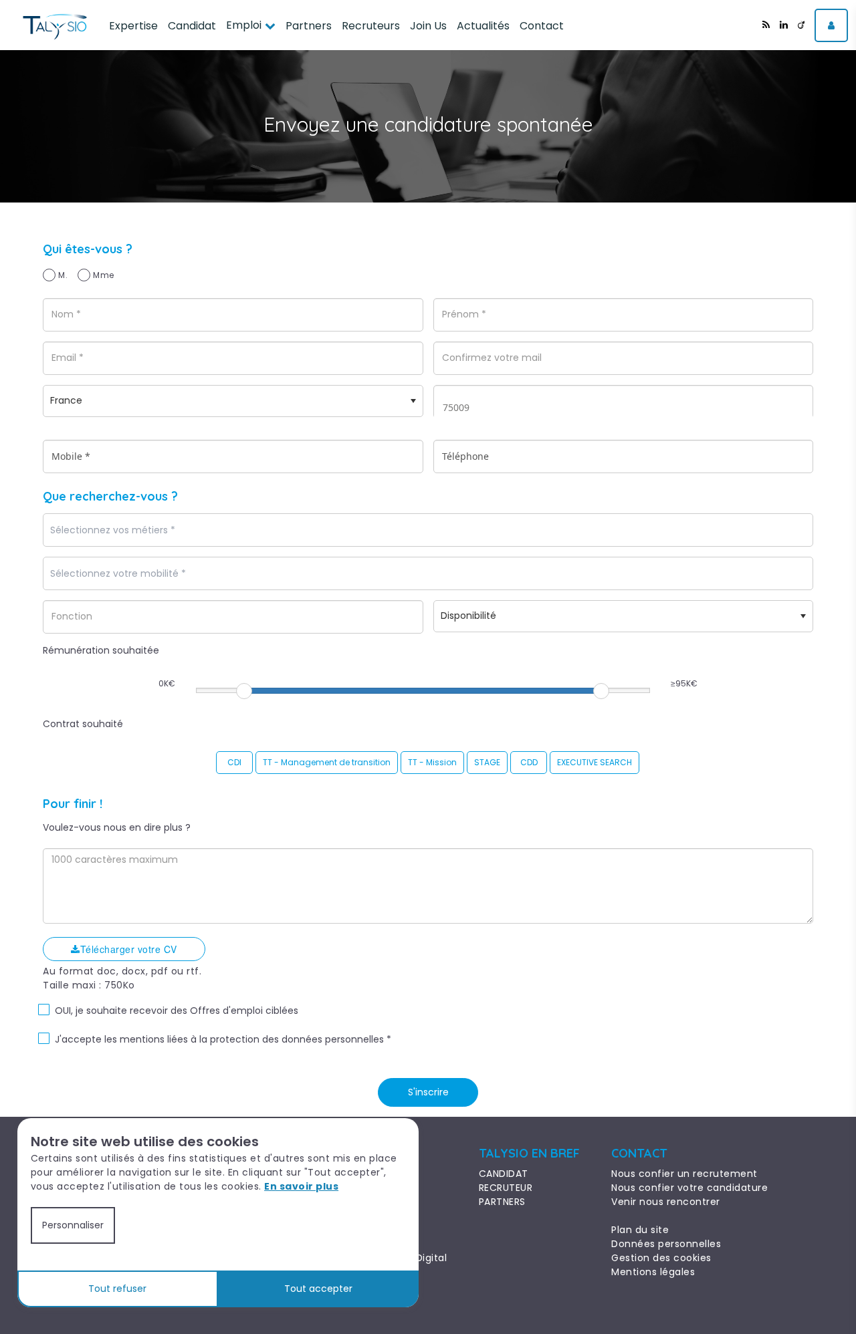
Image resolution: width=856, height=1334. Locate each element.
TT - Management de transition (327, 762)
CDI (234, 762)
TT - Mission (432, 762)
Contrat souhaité (83, 723)
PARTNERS (502, 1201)
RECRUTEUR (506, 1187)
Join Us (428, 26)
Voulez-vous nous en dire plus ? (117, 827)
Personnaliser (73, 1225)
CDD (529, 762)
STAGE (487, 762)
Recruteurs (371, 26)
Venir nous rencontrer (665, 1201)
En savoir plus (301, 1186)
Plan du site (640, 1229)
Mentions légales (653, 1272)
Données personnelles (666, 1243)
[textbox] (150, 530)
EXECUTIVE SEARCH (594, 762)
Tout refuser (117, 1288)
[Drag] (244, 691)
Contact (542, 26)
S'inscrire (428, 1092)
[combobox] (428, 530)
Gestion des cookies (661, 1257)
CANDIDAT (503, 1173)
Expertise (133, 26)
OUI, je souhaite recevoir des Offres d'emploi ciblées (176, 1010)
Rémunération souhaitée (101, 650)
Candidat (192, 26)
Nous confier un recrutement (684, 1173)
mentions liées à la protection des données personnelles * (255, 1039)
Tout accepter (318, 1288)
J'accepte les (86, 1039)
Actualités (483, 26)
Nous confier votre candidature (689, 1187)
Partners (309, 26)
